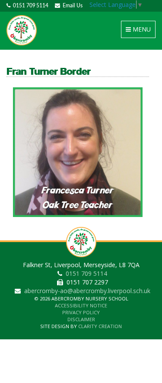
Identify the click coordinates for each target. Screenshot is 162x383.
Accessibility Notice (81, 305)
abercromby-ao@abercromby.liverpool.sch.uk (87, 291)
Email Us (71, 5)
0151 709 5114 (29, 5)
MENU (139, 31)
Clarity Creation (100, 326)
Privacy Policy (81, 312)
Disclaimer (81, 319)
